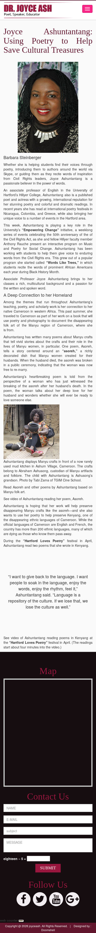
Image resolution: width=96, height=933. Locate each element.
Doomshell (48, 930)
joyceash (34, 926)
